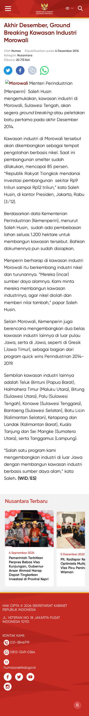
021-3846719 (19, 642)
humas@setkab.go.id (20, 666)
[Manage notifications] (77, 705)
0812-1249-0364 (22, 652)
